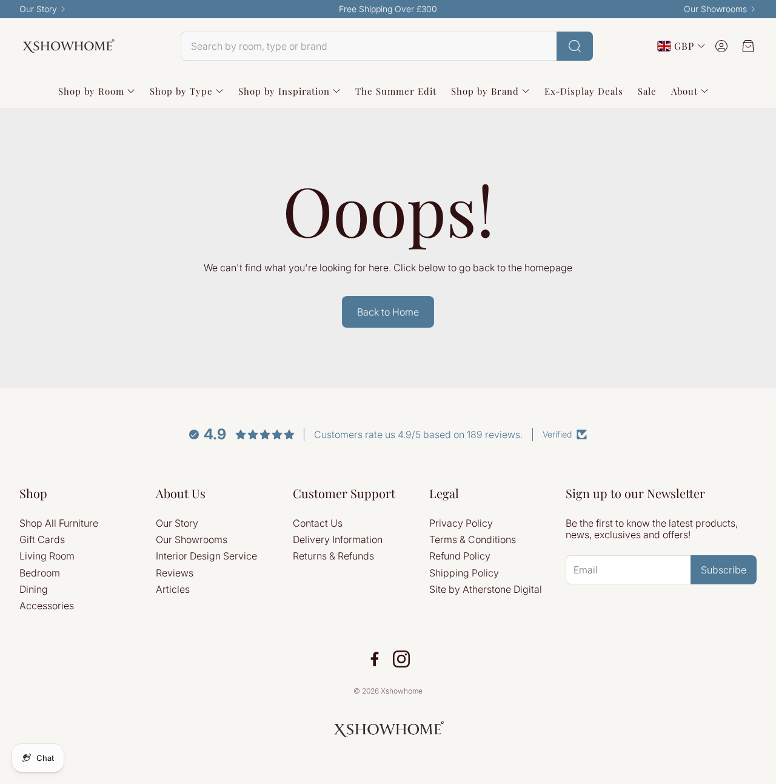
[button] (386, 46)
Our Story (38, 9)
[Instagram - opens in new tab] (401, 659)
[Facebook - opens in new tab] (374, 659)
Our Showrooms (715, 9)
